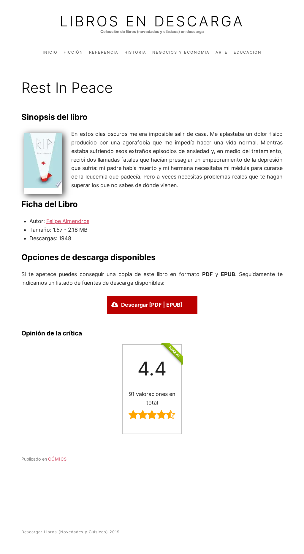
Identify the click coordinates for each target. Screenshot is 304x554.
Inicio (50, 52)
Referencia (103, 52)
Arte (222, 52)
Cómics (57, 458)
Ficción (73, 52)
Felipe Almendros (67, 221)
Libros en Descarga (152, 21)
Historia (135, 52)
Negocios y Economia (181, 52)
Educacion (248, 52)
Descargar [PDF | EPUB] (152, 305)
